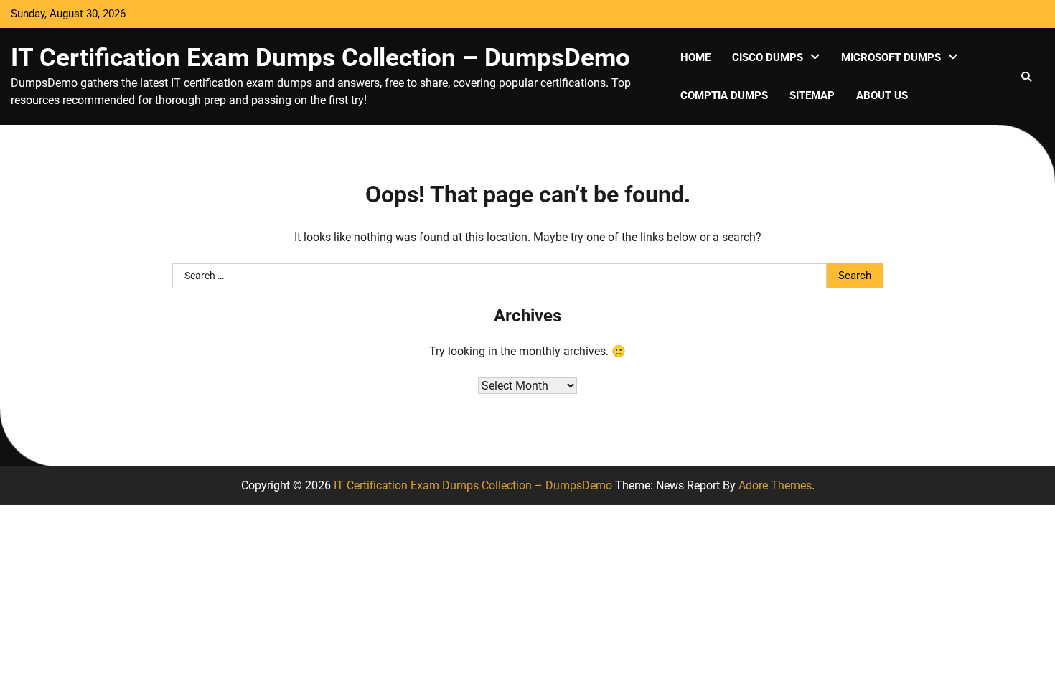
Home (695, 57)
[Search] (1026, 77)
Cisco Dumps (767, 57)
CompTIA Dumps (724, 95)
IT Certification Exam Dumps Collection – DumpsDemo (320, 57)
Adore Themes (775, 485)
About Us (882, 95)
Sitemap (812, 95)
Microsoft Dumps (891, 57)
